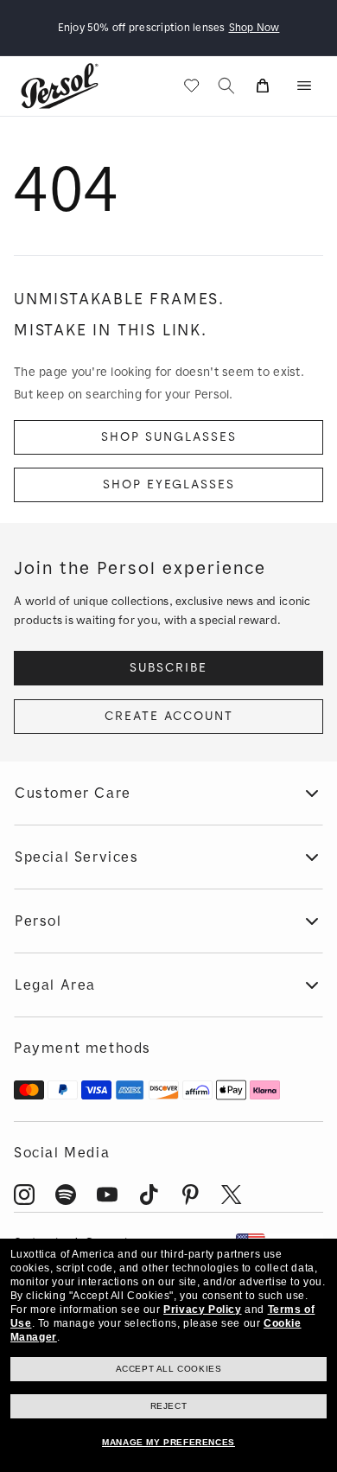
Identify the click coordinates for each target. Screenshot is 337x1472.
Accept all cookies (169, 1368)
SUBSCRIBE (168, 667)
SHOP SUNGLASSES (169, 437)
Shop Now (254, 28)
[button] (304, 86)
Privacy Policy (202, 1309)
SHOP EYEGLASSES (169, 484)
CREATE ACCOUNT (169, 716)
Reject (169, 1406)
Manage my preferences (168, 1442)
